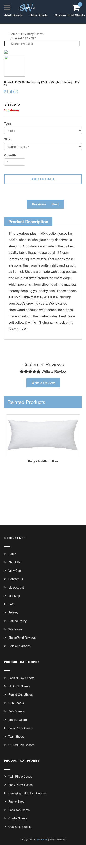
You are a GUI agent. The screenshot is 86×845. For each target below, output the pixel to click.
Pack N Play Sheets (21, 678)
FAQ (11, 604)
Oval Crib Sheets (19, 826)
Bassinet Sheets (19, 810)
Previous (39, 204)
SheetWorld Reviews (22, 637)
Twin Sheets (16, 736)
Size (7, 139)
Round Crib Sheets (20, 694)
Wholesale (15, 629)
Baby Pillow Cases (20, 728)
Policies (13, 612)
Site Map (14, 596)
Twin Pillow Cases (20, 776)
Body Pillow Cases (20, 785)
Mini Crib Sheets (19, 686)
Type (7, 123)
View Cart (14, 570)
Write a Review (43, 382)
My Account (16, 587)
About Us (14, 562)
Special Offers (17, 719)
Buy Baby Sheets (32, 34)
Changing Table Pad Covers (27, 793)
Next (55, 204)
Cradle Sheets (17, 818)
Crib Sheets (16, 703)
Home (13, 34)
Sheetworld (42, 839)
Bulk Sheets (16, 711)
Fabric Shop (16, 801)
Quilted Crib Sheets (21, 745)
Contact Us (15, 579)
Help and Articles (19, 646)
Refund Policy (17, 621)
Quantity (10, 155)
